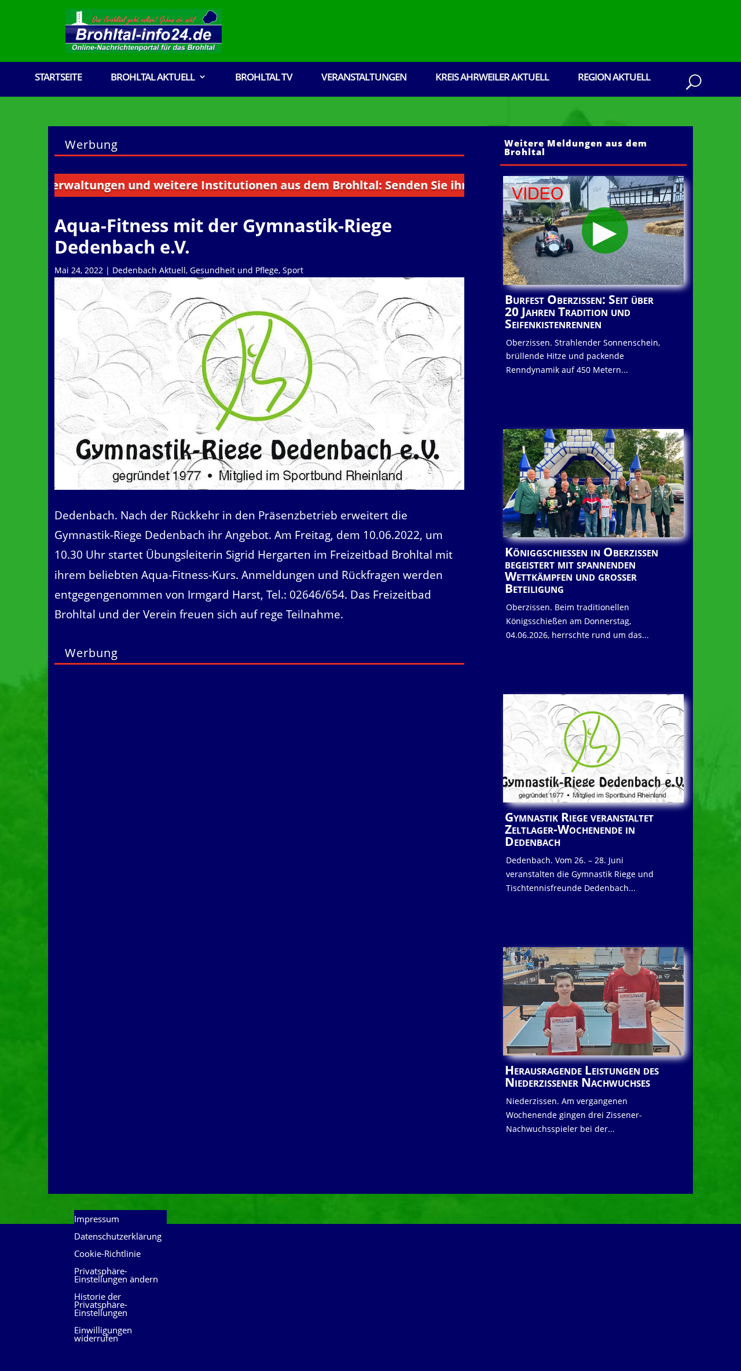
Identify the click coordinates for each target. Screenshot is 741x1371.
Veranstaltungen (363, 77)
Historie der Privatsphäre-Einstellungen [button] (100, 1305)
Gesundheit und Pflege (234, 270)
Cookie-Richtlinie (107, 1254)
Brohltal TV (263, 77)
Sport (293, 270)
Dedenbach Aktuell (149, 270)
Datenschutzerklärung (118, 1237)
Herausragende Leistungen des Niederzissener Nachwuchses (582, 1076)
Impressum (96, 1220)
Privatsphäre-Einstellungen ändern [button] (116, 1276)
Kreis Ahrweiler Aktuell (492, 77)
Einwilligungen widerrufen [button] (103, 1335)
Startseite (58, 77)
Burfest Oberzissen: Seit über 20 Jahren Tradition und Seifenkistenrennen (579, 311)
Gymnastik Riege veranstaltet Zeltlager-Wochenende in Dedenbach (579, 829)
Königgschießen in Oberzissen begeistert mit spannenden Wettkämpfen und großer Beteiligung (581, 570)
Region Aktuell (614, 77)
